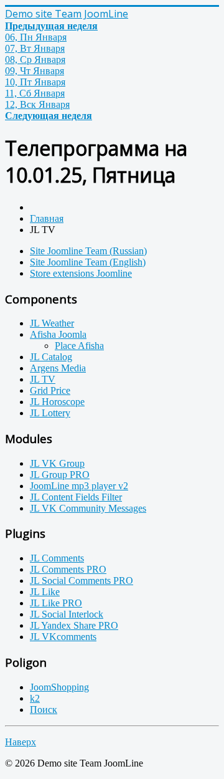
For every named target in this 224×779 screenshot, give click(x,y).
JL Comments (57, 558)
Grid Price (50, 390)
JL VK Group (57, 463)
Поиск (43, 709)
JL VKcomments (63, 636)
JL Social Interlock (66, 614)
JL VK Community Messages (88, 508)
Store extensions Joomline (81, 273)
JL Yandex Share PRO (74, 625)
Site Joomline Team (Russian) (88, 251)
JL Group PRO (60, 474)
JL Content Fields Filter (76, 497)
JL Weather (52, 323)
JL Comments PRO (68, 569)
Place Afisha (79, 345)
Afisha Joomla (58, 334)
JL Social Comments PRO (81, 580)
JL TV (42, 379)
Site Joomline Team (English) (88, 262)
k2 (35, 698)
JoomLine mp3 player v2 (79, 485)
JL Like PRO (56, 603)
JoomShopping (59, 687)
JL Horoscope (57, 401)
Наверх (20, 742)
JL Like (45, 591)
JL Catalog (51, 356)
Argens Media (58, 368)
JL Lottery (50, 413)
